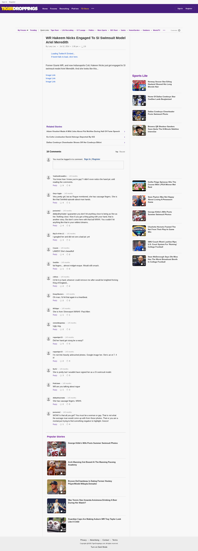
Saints (123, 30)
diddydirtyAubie (59, 398)
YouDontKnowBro (59, 176)
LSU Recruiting (67, 30)
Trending (33, 30)
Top (116, 152)
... (92, 8)
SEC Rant (114, 30)
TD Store (85, 8)
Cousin (55, 248)
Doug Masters (58, 294)
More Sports (102, 30)
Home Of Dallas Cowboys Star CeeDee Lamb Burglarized (161, 97)
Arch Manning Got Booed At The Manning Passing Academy (92, 463)
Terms (115, 540)
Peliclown (56, 383)
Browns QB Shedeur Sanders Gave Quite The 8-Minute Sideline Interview (163, 129)
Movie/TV (156, 30)
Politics (91, 30)
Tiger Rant (55, 30)
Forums (53, 8)
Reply (55, 185)
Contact (106, 540)
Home (45, 8)
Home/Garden (134, 30)
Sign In (4, 2)
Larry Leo (52, 46)
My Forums (22, 30)
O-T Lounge (81, 30)
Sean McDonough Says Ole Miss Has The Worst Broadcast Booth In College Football (163, 259)
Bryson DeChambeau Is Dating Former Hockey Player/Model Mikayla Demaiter (90, 482)
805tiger (56, 309)
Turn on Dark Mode (99, 547)
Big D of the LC (58, 234)
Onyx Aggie (57, 193)
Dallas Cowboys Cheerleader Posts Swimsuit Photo (161, 112)
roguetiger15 (58, 337)
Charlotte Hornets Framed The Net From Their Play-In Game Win (162, 229)
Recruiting (64, 8)
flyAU (55, 369)
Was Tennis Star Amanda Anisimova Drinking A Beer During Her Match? (92, 501)
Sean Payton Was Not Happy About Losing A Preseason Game (161, 199)
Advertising (94, 540)
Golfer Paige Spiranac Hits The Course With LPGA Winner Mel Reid (162, 184)
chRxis (55, 277)
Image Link (50, 75)
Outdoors (146, 30)
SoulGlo (56, 262)
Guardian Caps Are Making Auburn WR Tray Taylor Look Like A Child (94, 520)
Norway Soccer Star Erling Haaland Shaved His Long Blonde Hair (160, 84)
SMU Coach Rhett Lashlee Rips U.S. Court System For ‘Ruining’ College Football (162, 244)
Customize (174, 30)
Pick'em (75, 8)
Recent (122, 152)
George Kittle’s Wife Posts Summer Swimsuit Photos (93, 443)
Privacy (83, 540)
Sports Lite (139, 75)
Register (12, 2)
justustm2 (56, 211)
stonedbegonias (59, 323)
